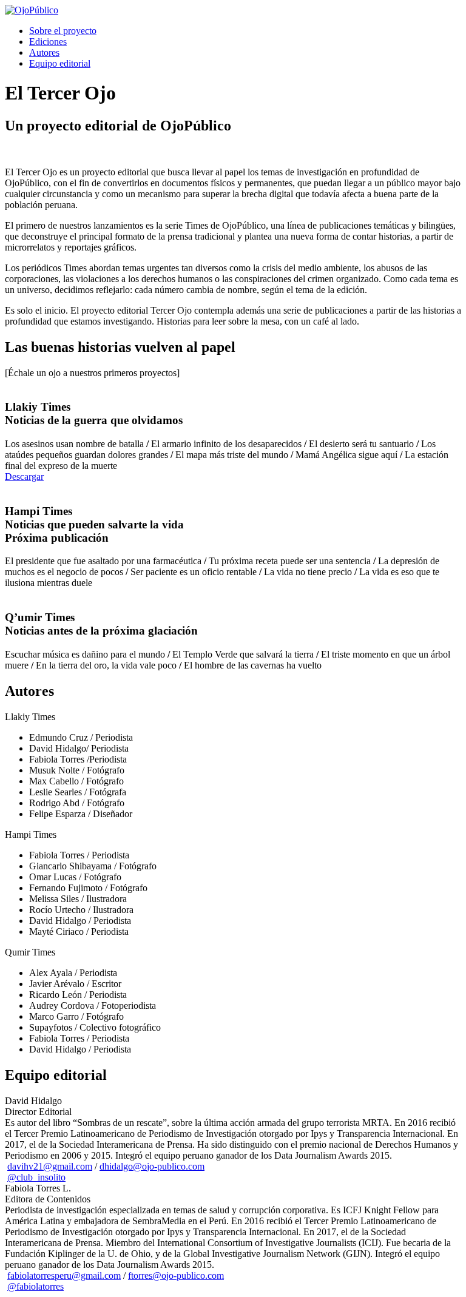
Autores (44, 52)
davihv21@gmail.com (49, 1166)
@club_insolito (36, 1177)
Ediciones (48, 41)
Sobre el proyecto (62, 30)
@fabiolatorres (35, 1286)
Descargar (24, 476)
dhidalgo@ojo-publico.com (152, 1166)
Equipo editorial (59, 63)
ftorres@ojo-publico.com (176, 1275)
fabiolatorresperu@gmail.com (64, 1275)
